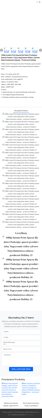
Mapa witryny (29, 414)
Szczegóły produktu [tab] (21, 110)
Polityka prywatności (18, 414)
